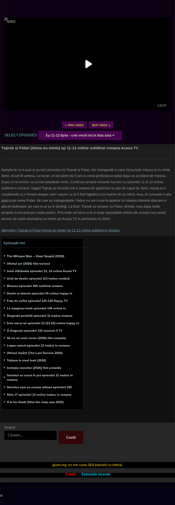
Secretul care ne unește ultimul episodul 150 (39, 387)
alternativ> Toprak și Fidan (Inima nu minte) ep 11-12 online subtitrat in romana (60, 230)
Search (9, 427)
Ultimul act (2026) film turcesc (28, 263)
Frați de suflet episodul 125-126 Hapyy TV (37, 300)
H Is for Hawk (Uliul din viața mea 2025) (35, 402)
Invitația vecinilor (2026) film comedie (34, 367)
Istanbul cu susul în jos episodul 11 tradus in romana (40, 377)
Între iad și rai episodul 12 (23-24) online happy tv (43, 323)
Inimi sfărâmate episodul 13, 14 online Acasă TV (41, 271)
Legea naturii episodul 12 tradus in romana (38, 345)
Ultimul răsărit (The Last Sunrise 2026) (35, 353)
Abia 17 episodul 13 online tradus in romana (39, 394)
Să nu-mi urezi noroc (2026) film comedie (36, 338)
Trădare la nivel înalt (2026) (26, 360)
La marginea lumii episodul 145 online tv (36, 308)
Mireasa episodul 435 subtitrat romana (35, 286)
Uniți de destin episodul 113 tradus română (38, 278)
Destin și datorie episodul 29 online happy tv (39, 293)
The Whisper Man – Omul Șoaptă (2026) (35, 256)
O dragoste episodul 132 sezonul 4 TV (34, 330)
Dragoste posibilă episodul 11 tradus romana (39, 315)
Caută (71, 437)
